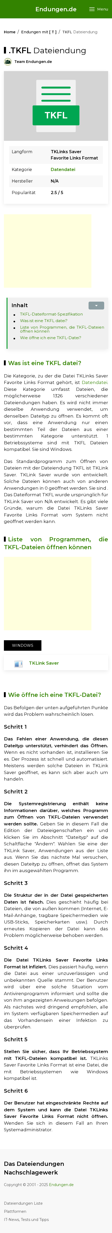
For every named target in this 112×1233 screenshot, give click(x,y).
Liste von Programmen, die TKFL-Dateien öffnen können (62, 329)
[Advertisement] (47, 251)
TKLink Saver (44, 663)
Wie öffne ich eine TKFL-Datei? (50, 337)
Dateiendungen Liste (23, 1203)
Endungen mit (39, 32)
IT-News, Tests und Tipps (26, 1219)
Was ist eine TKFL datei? (43, 320)
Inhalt (19, 305)
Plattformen (15, 1211)
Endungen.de (56, 9)
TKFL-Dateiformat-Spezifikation (51, 314)
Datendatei (63, 169)
